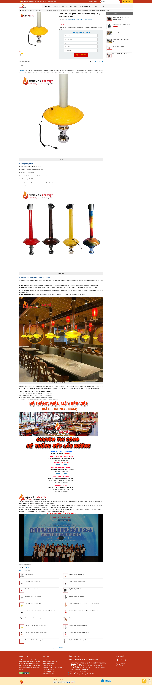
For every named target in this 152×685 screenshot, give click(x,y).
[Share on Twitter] (97, 61)
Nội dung (23, 65)
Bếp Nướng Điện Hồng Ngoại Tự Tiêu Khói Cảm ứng (121, 18)
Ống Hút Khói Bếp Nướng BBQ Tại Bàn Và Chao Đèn (78, 19)
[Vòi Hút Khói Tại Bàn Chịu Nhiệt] (109, 55)
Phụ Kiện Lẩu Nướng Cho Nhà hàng (52, 667)
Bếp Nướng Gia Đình (48, 663)
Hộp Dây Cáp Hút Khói (75, 589)
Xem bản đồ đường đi (61, 464)
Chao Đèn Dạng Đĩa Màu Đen (76, 596)
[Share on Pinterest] (102, 61)
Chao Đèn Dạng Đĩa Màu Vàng (33, 603)
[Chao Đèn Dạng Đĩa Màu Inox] (21, 597)
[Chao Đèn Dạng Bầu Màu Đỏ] (21, 590)
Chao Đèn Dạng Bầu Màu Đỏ (32, 589)
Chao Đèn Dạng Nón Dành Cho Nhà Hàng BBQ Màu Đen (40, 610)
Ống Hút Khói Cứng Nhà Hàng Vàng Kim (35, 625)
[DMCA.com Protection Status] (24, 674)
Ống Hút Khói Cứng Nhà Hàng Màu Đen (35, 640)
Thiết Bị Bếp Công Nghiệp (49, 659)
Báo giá (127, 1)
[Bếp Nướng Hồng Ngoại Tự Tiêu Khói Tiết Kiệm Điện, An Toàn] (109, 18)
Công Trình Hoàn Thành (82, 6)
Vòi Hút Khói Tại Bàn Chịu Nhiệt (120, 54)
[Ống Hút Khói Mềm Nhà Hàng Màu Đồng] (65, 619)
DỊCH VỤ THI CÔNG (58, 6)
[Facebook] (117, 660)
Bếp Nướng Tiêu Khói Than (119, 32)
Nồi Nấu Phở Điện (47, 665)
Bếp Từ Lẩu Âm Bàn (48, 673)
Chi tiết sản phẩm (24, 61)
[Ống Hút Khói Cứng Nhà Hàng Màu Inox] (65, 626)
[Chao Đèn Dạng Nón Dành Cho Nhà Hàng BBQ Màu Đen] (21, 612)
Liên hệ (102, 6)
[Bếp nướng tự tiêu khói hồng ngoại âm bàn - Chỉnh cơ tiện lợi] (109, 40)
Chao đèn (22, 70)
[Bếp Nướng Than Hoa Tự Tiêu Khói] (109, 33)
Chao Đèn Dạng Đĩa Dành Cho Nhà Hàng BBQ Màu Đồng (84, 603)
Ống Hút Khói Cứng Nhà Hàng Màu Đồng (35, 632)
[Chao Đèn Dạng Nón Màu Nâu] (21, 583)
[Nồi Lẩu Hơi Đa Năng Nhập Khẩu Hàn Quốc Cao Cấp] (109, 48)
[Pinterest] (121, 660)
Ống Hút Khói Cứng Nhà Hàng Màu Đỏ (79, 632)
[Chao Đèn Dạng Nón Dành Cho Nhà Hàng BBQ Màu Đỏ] (65, 612)
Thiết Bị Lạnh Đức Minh (49, 671)
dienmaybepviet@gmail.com (82, 669)
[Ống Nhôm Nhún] (21, 575)
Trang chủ (46, 6)
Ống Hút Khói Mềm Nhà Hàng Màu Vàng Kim (37, 618)
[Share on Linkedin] (100, 61)
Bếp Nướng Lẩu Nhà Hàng (50, 661)
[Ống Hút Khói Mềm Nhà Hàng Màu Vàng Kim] (21, 619)
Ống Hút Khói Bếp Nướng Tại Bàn (78, 640)
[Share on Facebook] (95, 61)
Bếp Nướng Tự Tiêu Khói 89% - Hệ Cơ (121, 40)
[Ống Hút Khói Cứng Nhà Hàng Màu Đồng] (21, 634)
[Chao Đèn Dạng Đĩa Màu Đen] (65, 597)
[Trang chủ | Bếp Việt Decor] (30, 6)
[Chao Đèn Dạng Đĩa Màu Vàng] (21, 605)
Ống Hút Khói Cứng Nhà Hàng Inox (78, 625)
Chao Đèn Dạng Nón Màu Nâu (33, 581)
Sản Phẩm (69, 6)
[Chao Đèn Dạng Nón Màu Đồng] (65, 575)
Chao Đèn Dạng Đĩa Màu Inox (33, 596)
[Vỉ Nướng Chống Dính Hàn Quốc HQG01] (109, 26)
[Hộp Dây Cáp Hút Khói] (65, 590)
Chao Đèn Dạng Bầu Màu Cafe (77, 581)
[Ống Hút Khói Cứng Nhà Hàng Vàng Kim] (21, 626)
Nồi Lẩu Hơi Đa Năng (118, 46)
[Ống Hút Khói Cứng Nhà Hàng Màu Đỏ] (65, 634)
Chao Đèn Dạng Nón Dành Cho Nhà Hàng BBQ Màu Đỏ (83, 610)
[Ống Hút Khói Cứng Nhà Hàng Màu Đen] (21, 641)
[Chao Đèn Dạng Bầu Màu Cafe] (65, 583)
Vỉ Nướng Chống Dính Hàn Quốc (121, 24)
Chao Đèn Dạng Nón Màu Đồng (77, 574)
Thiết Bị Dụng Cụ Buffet (49, 669)
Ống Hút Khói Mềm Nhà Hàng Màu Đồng (79, 618)
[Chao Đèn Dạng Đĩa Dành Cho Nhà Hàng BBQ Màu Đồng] (65, 605)
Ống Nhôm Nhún (29, 574)
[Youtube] (125, 660)
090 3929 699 (101, 662)
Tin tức (94, 6)
